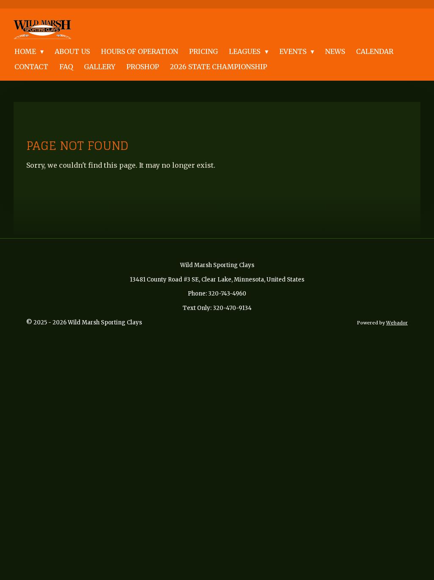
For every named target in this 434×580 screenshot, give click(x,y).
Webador (397, 323)
